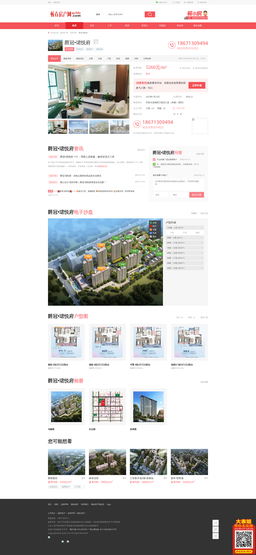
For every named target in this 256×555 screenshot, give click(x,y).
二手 (109, 25)
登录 (49, 2)
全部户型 (180, 108)
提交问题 (196, 194)
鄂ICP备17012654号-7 (79, 529)
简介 (50, 504)
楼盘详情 (67, 58)
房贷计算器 (186, 68)
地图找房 (190, 2)
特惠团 (162, 25)
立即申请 (197, 85)
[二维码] (216, 536)
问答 (136, 58)
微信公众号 (163, 2)
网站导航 (203, 2)
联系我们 (85, 504)
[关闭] (253, 520)
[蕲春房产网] (65, 14)
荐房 (127, 25)
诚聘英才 (61, 513)
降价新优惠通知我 (201, 68)
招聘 (56, 504)
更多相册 (204, 382)
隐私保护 (74, 504)
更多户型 (204, 317)
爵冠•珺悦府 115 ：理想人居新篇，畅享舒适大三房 (87, 156)
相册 (127, 58)
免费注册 (56, 2)
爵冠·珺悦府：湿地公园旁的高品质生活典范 (80, 175)
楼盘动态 (80, 58)
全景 (91, 58)
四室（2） (162, 108)
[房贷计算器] (216, 529)
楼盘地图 (197, 25)
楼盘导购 (53, 156)
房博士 (145, 25)
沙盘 (100, 58)
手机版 (177, 2)
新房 (74, 25)
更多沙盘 (204, 213)
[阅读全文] (102, 166)
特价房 (180, 25)
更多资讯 (141, 150)
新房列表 (73, 33)
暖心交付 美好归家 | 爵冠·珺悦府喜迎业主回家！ (83, 182)
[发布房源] (216, 523)
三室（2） (150, 108)
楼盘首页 (54, 58)
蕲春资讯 (53, 182)
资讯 (92, 25)
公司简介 (51, 513)
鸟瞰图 (194, 213)
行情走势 (147, 58)
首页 (57, 25)
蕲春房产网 (64, 33)
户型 (109, 58)
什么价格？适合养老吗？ (173, 159)
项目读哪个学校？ (160, 175)
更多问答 (200, 154)
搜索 (150, 14)
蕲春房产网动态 (97, 504)
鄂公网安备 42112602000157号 (103, 529)
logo (109, 504)
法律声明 (64, 504)
